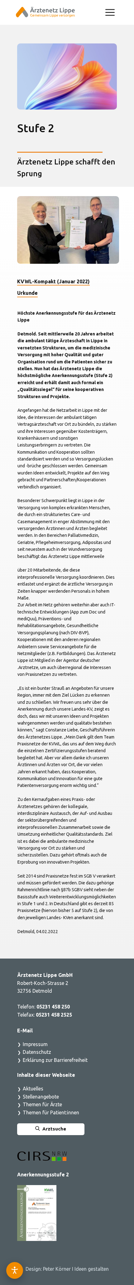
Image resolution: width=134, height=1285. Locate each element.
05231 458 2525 (54, 1015)
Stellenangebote (41, 1096)
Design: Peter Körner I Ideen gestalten (67, 1269)
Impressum (35, 1044)
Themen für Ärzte (42, 1104)
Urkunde (27, 293)
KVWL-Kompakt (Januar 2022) (53, 281)
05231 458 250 (53, 1006)
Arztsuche (53, 1128)
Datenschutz (37, 1052)
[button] (110, 12)
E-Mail (25, 1030)
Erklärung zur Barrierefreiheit (55, 1060)
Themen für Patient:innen (51, 1112)
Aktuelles (33, 1088)
